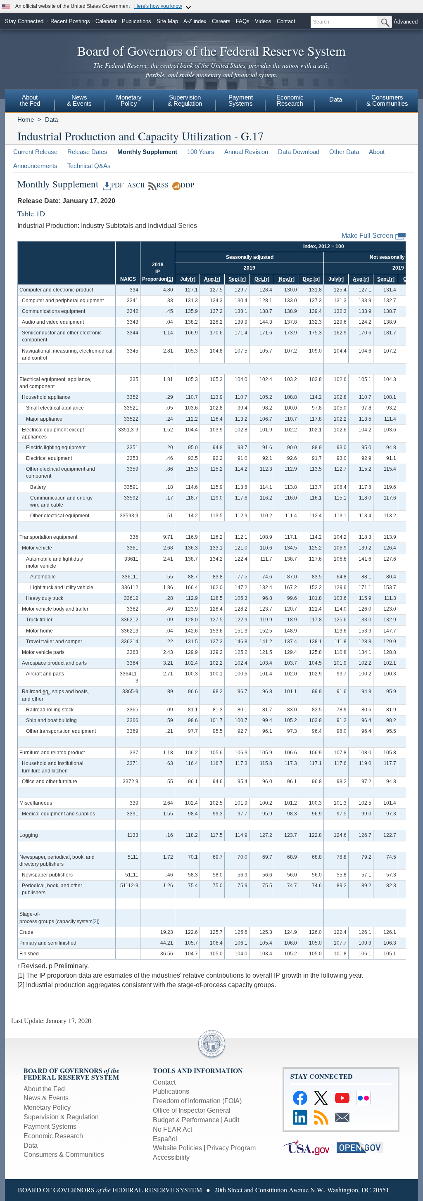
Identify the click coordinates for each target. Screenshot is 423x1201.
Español (165, 1138)
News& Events (79, 100)
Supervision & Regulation (61, 1116)
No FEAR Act (172, 1129)
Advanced (406, 22)
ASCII (135, 185)
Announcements (35, 165)
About (377, 151)
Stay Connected (24, 21)
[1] (170, 279)
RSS (163, 185)
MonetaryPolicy (129, 100)
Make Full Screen (367, 235)
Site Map (167, 21)
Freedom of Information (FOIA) (197, 1100)
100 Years (200, 151)
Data (335, 99)
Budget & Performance (186, 1119)
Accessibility (171, 1157)
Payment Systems (50, 1126)
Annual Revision (246, 151)
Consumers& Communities (387, 100)
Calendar (105, 21)
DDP (187, 185)
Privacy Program (231, 1147)
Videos (263, 21)
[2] (95, 921)
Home (25, 119)
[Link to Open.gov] (363, 1147)
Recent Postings (70, 21)
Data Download (298, 151)
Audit (231, 1119)
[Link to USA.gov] (310, 1147)
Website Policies (177, 1147)
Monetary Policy (47, 1107)
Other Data (344, 151)
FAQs (243, 21)
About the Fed (44, 1088)
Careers (221, 21)
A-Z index (195, 21)
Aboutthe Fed (30, 100)
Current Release (35, 151)
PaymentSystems (240, 100)
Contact (286, 21)
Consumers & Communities (64, 1154)
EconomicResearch (290, 100)
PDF (117, 185)
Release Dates (87, 151)
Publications (136, 21)
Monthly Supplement (147, 151)
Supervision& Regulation (185, 100)
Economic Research (53, 1135)
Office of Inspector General (192, 1110)
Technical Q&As (89, 165)
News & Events (46, 1098)
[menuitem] (30, 101)
